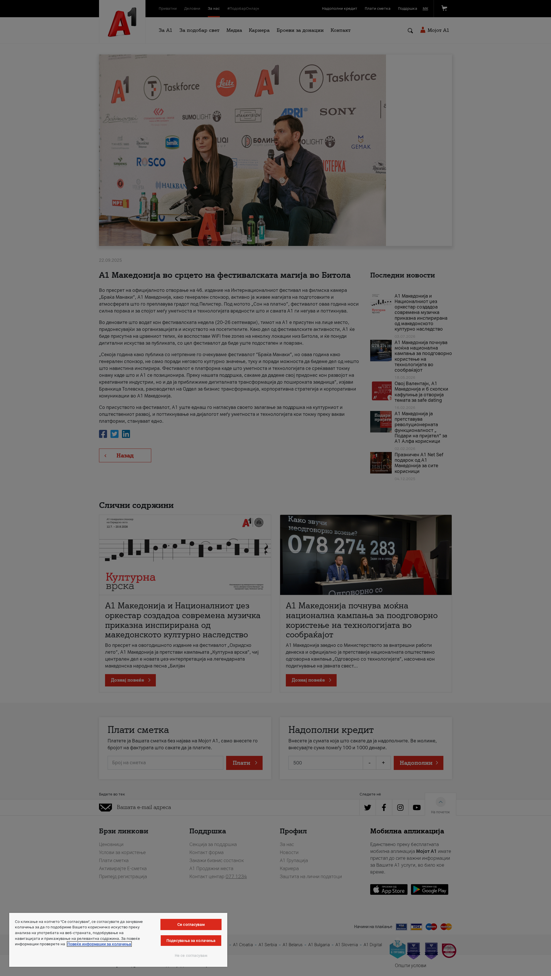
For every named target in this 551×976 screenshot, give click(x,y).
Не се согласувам (191, 955)
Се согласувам (191, 924)
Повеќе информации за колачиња (99, 944)
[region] (118, 940)
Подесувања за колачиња (191, 940)
